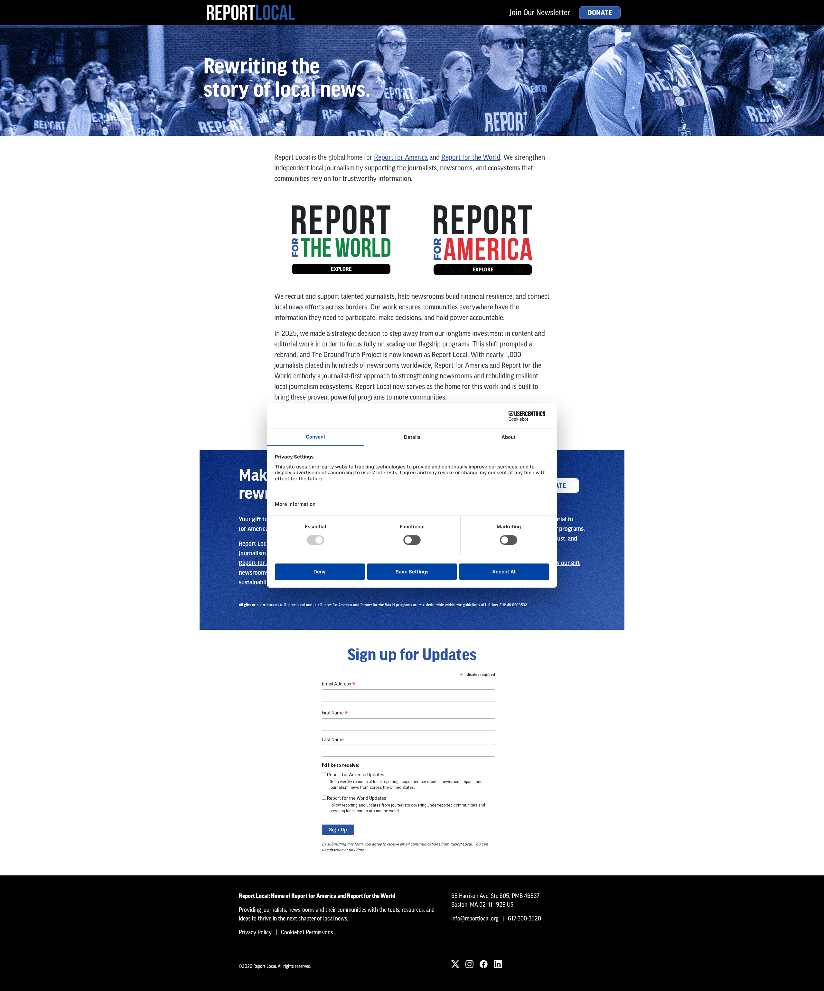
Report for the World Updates (356, 798)
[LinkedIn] (497, 964)
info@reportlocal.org (475, 918)
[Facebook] (483, 964)
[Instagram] (469, 964)
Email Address (338, 685)
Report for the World (470, 157)
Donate (599, 13)
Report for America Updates (355, 774)
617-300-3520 (524, 918)
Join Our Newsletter (540, 12)
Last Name (333, 739)
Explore (341, 269)
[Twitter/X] (455, 964)
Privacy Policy (255, 932)
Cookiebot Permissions (307, 932)
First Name (335, 714)
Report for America (401, 157)
